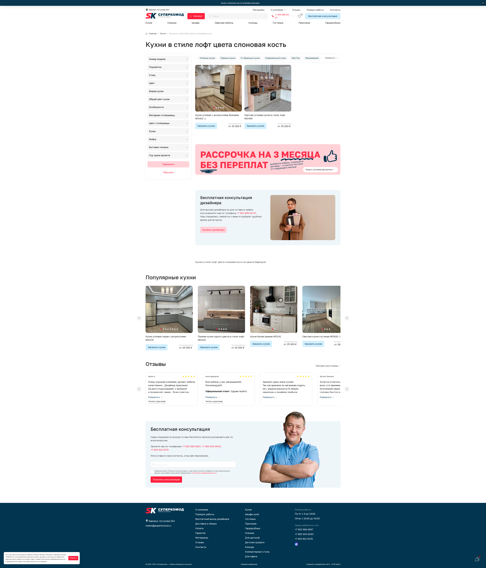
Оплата (199, 528)
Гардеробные (332, 22)
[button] (278, 10)
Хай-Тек (295, 58)
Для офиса (251, 556)
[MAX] (296, 544)
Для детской (252, 537)
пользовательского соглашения (35, 561)
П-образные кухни (250, 58)
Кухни (149, 22)
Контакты (200, 547)
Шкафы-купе (252, 514)
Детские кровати (254, 542)
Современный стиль (275, 58)
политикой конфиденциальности (204, 473)
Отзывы (199, 542)
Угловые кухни (207, 58)
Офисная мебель (224, 22)
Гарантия (200, 533)
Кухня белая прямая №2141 (265, 336)
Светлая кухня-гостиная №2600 (320, 336)
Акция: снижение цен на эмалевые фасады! (240, 3)
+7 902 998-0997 (304, 529)
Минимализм (312, 58)
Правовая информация (249, 564)
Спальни (171, 22)
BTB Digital (336, 564)
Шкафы (196, 22)
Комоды (253, 22)
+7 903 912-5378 (304, 538)
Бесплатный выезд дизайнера (212, 519)
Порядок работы (204, 514)
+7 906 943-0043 (304, 534)
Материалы (201, 537)
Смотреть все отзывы (327, 366)
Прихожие (304, 22)
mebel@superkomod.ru (158, 525)
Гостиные (278, 22)
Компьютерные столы (257, 551)
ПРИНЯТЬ (73, 558)
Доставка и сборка (206, 523)
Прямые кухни (227, 58)
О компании (201, 509)
